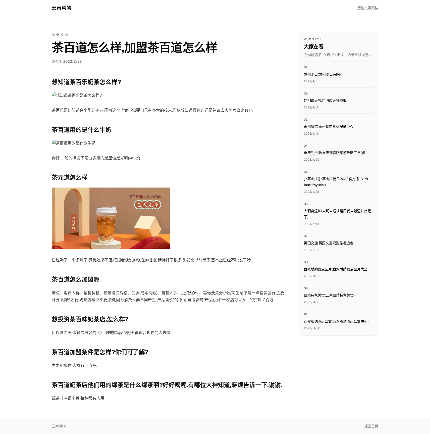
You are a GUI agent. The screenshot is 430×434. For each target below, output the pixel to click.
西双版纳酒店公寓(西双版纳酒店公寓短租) (336, 321)
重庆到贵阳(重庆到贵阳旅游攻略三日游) (334, 152)
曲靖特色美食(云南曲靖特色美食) (329, 295)
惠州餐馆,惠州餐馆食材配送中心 (328, 126)
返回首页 (371, 426)
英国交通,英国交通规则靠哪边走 (328, 243)
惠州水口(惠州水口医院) (322, 74)
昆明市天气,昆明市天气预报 (325, 100)
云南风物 (62, 8)
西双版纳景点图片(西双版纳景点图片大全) (336, 269)
